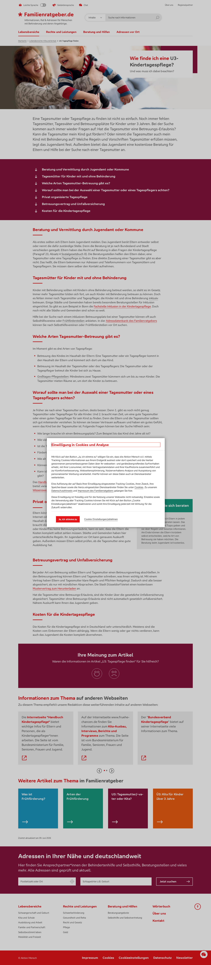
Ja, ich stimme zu (68, 519)
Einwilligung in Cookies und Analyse (80, 445)
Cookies (138, 487)
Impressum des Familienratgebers (96, 490)
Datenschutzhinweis (61, 490)
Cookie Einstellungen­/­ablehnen (101, 519)
